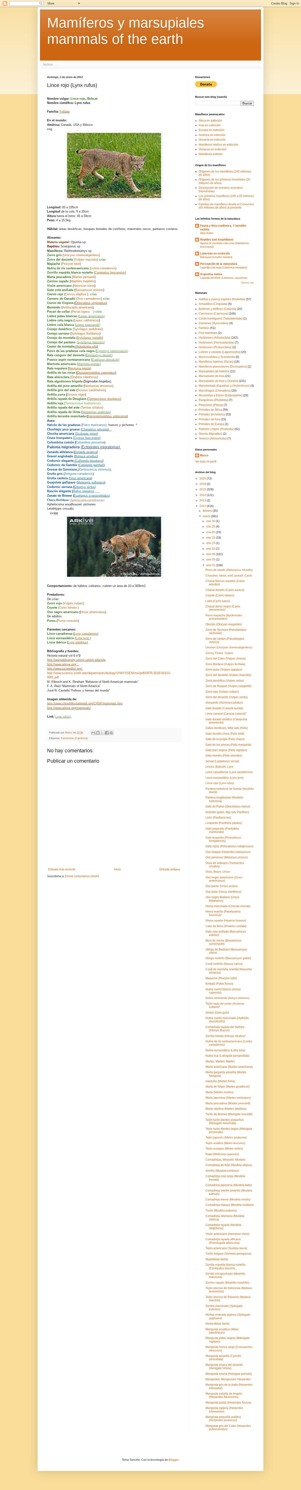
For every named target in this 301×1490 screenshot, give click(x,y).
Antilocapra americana (77, 307)
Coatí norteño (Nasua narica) (224, 964)
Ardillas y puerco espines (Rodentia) (222, 299)
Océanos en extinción (212, 149)
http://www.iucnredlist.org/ (64, 668)
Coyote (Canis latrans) (220, 595)
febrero (208, 510)
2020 (203, 478)
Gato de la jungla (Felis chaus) (225, 739)
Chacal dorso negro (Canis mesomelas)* (223, 608)
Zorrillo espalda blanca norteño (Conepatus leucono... (226, 1266)
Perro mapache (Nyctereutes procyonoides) (224, 617)
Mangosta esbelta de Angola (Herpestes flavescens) (224, 1395)
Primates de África (210, 409)
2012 (203, 506)
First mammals (208, 333)
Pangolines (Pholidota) (213, 400)
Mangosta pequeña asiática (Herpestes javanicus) (223, 1418)
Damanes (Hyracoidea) (214, 323)
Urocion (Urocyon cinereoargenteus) (229, 647)
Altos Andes (207, 233)
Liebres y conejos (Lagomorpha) (219, 352)
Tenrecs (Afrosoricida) (213, 438)
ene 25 (211, 526)
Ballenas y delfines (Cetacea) (217, 309)
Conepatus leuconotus (110, 272)
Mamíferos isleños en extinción (218, 144)
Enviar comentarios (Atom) (82, 876)
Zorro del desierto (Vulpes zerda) (227, 697)
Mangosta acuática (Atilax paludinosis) (222, 1331)
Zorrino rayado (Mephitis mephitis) (227, 1282)
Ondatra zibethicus (84, 377)
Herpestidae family (218, 1323)
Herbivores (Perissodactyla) (216, 342)
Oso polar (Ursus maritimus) (223, 891)
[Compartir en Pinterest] (111, 732)
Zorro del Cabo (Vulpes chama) (226, 658)
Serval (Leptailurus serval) (222, 761)
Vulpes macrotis (86, 259)
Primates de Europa (211, 424)
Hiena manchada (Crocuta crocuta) (228, 906)
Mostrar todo (248, 283)
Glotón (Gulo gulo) (217, 1012)
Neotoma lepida (79, 368)
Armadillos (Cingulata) (213, 304)
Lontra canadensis (103, 268)
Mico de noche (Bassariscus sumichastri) (224, 942)
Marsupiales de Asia (212, 376)
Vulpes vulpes (73, 603)
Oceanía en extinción (212, 139)
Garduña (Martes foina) (220, 1081)
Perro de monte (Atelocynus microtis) (229, 570)
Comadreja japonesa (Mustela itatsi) (229, 1185)
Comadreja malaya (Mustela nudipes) (230, 1205)
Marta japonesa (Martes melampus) (228, 1097)
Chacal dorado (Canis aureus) (225, 590)
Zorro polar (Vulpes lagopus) (224, 669)
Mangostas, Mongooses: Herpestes (228, 1379)
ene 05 (211, 559)
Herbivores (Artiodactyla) (214, 337)
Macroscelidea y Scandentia (217, 357)
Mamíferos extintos (211, 154)
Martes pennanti (84, 277)
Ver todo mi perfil (206, 461)
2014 (203, 495)
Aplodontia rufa (86, 346)
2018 (203, 484)
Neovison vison (84, 285)
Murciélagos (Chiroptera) (215, 390)
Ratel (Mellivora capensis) (222, 1154)
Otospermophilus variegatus (96, 372)
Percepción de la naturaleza (218, 264)
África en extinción (210, 120)
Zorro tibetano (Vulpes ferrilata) (225, 664)
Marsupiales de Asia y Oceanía (218, 381)
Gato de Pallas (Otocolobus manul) (228, 806)
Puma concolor (67, 620)
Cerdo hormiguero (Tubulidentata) (220, 318)
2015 (203, 489)
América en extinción (212, 135)
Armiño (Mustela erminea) (222, 1170)
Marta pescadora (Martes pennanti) (228, 1103)
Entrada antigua (169, 869)
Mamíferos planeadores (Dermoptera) (223, 366)
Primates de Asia (209, 419)
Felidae (65, 111)
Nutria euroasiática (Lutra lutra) (225, 1050)
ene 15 (211, 543)
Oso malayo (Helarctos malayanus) (228, 852)
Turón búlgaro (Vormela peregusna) (228, 1253)
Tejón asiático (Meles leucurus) (225, 1143)
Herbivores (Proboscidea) (215, 347)
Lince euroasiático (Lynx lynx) (225, 777)
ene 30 (211, 521)
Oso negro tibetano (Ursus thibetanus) (222, 899)
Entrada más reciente (61, 869)
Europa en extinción (211, 130)
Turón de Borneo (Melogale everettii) (229, 1114)
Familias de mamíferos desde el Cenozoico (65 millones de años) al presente (226, 206)
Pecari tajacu (82, 311)
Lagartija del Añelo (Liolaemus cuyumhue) (223, 277)
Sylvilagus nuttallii (89, 338)
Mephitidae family (217, 1259)
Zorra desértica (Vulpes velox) (225, 680)
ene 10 (211, 548)
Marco (204, 455)
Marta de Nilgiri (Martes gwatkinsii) (228, 1086)
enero (207, 516)
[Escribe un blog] (97, 732)
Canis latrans (68, 607)
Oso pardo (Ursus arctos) (222, 886)
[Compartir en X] (102, 732)
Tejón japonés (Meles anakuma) (226, 1137)
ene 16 (211, 537)
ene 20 (211, 532)
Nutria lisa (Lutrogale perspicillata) (228, 1055)
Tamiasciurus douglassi (104, 399)
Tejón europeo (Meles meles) (224, 1148)
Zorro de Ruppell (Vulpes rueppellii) (228, 686)
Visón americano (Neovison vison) (228, 1234)
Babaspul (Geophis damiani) (216, 257)
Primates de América (212, 414)
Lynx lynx (83, 638)
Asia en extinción (210, 125)
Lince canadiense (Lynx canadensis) (229, 772)
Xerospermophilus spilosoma (107, 416)
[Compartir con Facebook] (106, 732)
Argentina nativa (211, 274)
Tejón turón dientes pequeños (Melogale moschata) (225, 1121)
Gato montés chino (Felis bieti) (225, 733)
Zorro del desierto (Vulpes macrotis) (228, 675)
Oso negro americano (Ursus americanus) (224, 879)
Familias (204, 328)
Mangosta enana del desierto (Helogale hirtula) (224, 1366)
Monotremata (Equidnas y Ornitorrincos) (224, 385)
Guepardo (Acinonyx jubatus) (224, 702)
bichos (48, 64)
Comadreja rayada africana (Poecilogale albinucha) (223, 1241)
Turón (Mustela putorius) (221, 1210)
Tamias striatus (91, 407)
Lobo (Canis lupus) (218, 601)
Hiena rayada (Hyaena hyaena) (226, 920)
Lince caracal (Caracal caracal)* (226, 713)
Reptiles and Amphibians (217, 239)
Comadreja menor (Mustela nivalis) (228, 1199)
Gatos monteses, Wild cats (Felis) (227, 728)
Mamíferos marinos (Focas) (216, 361)
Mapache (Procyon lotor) (221, 978)
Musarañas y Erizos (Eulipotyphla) (220, 395)
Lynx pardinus (77, 642)
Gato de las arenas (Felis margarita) (228, 744)
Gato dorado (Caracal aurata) (224, 708)
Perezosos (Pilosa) (211, 405)
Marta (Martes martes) (220, 1092)
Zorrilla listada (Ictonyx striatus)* (226, 1036)
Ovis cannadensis (89, 298)
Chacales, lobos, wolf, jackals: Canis (229, 575)
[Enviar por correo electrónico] (93, 732)
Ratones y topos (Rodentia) (216, 429)
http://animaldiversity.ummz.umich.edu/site (76, 660)
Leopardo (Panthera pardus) (224, 823)
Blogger (173, 1459)
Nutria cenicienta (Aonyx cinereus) (228, 998)
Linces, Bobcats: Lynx (219, 766)
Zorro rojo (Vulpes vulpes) (222, 691)
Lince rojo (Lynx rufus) (220, 783)
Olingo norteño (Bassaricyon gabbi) (228, 958)
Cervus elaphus (76, 294)
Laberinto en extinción (215, 253)
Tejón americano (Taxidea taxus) (226, 1248)
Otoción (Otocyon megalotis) (224, 624)
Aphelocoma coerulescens (86, 500)
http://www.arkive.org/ (61, 664)
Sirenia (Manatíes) (210, 433)
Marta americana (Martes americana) (229, 1066)
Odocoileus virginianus (90, 303)
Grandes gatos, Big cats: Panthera (227, 812)
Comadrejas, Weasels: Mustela (225, 1159)
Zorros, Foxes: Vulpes (219, 653)
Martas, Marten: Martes (220, 1061)
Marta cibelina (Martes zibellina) (226, 1108)
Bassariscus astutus (89, 290)
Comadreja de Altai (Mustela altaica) (229, 1165)
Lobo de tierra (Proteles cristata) (226, 926)
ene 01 (211, 565)
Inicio (117, 869)
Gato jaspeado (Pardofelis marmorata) (222, 830)
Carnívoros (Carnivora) (74, 738)
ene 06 (211, 554)
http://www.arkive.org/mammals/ (69, 708)
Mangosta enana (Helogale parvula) (229, 1373)
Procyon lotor (71, 264)
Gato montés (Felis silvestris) (224, 755)
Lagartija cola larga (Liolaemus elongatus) (223, 267)
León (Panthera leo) (218, 817)
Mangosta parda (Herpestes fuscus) (228, 1402)
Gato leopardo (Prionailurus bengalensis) (223, 839)
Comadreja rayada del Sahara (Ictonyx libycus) (225, 1028)
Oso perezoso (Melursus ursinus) (227, 857)
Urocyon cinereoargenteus (81, 255)
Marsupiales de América (214, 371)
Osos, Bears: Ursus (218, 871)
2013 (203, 500)
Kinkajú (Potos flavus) (219, 983)
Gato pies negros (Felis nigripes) (226, 750)
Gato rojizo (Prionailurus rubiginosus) (229, 846)
